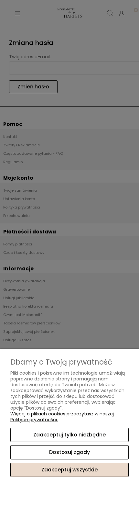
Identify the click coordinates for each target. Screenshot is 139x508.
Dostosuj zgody (69, 452)
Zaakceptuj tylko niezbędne (69, 434)
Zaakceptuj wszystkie (69, 469)
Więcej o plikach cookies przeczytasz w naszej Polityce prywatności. (62, 417)
